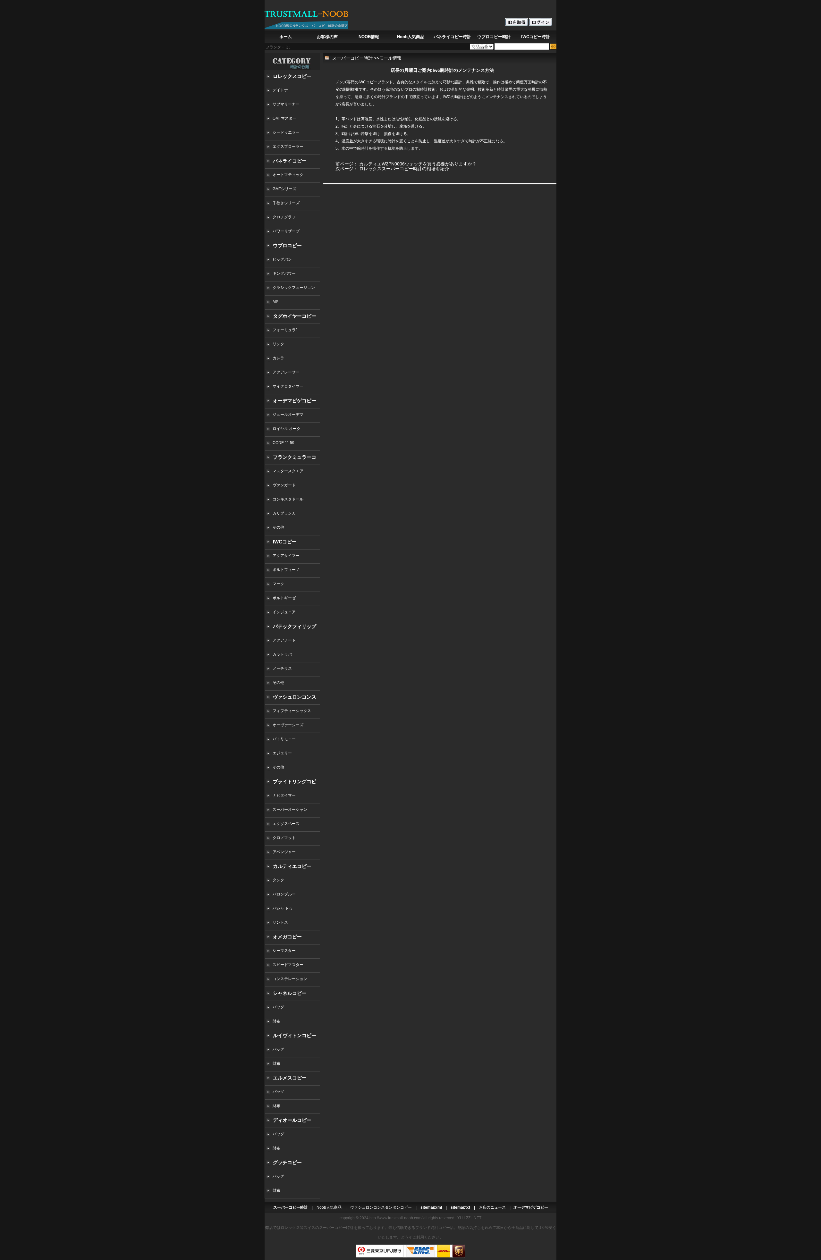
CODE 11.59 (283, 443)
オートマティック (288, 174)
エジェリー (282, 753)
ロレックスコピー (292, 76)
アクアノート (284, 640)
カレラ (278, 358)
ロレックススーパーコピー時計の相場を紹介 (404, 168)
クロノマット (284, 838)
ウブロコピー (287, 245)
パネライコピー (290, 161)
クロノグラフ (284, 217)
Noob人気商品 (410, 36)
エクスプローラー (288, 146)
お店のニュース (492, 1207)
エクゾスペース (286, 823)
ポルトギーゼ (284, 598)
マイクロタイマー (288, 386)
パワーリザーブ (286, 231)
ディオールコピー (292, 1120)
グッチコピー (287, 1162)
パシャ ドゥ (283, 908)
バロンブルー (284, 894)
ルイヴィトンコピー (294, 1035)
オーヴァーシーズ (288, 725)
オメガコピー (287, 936)
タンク (278, 880)
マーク (278, 584)
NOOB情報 (369, 36)
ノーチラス (282, 668)
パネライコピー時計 (452, 36)
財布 (276, 1021)
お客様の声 (327, 36)
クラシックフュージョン (294, 287)
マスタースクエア (288, 471)
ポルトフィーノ (286, 569)
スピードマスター (288, 964)
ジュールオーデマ (288, 414)
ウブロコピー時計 (494, 36)
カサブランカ (284, 513)
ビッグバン (282, 259)
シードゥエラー (286, 132)
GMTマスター (284, 118)
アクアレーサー (286, 372)
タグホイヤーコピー (294, 316)
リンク (278, 344)
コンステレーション (290, 979)
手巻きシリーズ (286, 203)
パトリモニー (284, 739)
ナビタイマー (284, 795)
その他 (280, 527)
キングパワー (284, 273)
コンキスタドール (288, 499)
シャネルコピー (290, 993)
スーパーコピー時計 (352, 58)
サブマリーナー (286, 104)
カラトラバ (282, 654)
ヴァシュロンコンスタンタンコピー (381, 1207)
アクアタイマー (286, 555)
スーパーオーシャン (290, 809)
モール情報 (390, 58)
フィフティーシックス (292, 711)
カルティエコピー (292, 866)
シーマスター (284, 950)
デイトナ (280, 90)
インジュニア (284, 612)
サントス (280, 922)
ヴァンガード (284, 485)
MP (275, 301)
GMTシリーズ (284, 189)
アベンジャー (284, 852)
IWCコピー (285, 541)
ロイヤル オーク (286, 428)
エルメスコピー (290, 1077)
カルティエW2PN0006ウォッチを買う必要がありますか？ (418, 163)
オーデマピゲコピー (294, 400)
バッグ (278, 1007)
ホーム (285, 36)
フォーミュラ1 (285, 330)
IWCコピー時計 (535, 36)
